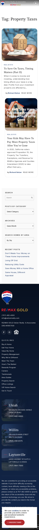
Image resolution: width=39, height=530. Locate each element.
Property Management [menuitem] (10, 354)
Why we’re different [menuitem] (10, 358)
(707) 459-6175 (16, 441)
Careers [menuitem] (5, 371)
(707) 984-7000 (16, 466)
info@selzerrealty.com (10, 318)
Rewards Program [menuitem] (9, 367)
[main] (19, 142)
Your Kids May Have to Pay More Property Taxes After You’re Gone (21, 142)
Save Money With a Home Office (19, 268)
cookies (15, 511)
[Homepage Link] (13, 3)
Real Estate (8, 65)
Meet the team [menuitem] (8, 361)
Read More (26, 93)
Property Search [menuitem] (8, 381)
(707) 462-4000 (8, 315)
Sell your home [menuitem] (8, 348)
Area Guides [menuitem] (6, 377)
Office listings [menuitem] (7, 384)
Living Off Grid (11, 260)
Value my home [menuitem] (8, 351)
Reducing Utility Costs (14, 264)
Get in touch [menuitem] (7, 391)
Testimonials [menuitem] (7, 374)
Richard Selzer (14, 93)
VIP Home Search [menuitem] (9, 387)
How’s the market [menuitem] (9, 364)
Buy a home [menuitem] (6, 344)
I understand (14, 522)
